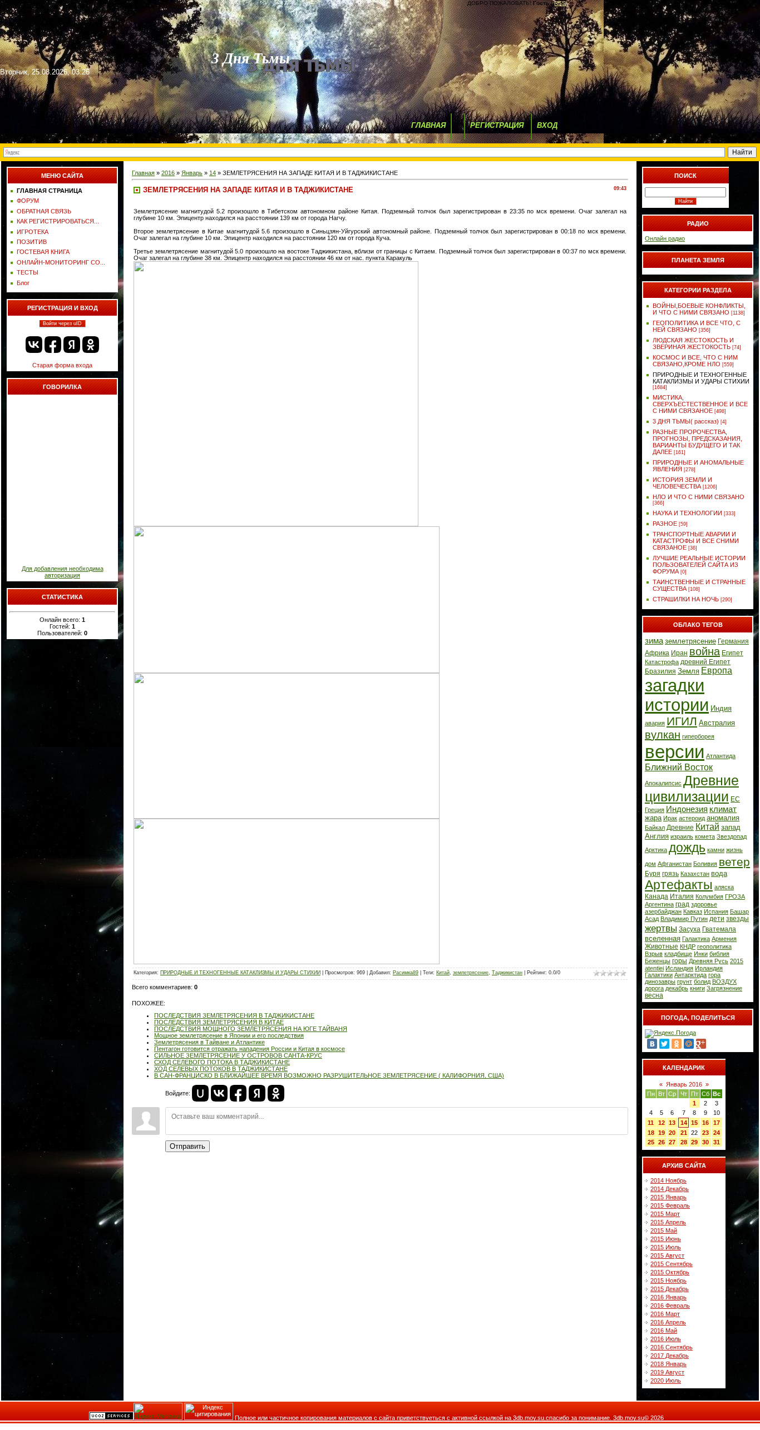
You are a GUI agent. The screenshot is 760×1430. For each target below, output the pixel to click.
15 (694, 1122)
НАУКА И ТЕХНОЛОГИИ (687, 513)
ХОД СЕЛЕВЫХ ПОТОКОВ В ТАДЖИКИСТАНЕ (221, 1068)
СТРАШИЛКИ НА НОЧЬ (686, 599)
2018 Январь (668, 1364)
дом (650, 863)
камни (715, 849)
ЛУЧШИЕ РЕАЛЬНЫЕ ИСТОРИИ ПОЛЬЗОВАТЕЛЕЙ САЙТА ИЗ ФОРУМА (699, 565)
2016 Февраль (670, 1305)
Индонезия (687, 809)
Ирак (670, 818)
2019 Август (667, 1372)
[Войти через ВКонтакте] (34, 344)
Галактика (696, 938)
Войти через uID (62, 323)
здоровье (704, 904)
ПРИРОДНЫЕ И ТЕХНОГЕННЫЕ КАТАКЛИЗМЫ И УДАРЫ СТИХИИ (240, 972)
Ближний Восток (679, 767)
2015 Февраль (670, 1205)
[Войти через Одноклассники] (90, 344)
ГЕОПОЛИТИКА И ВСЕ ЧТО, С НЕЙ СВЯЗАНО (697, 326)
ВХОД (547, 125)
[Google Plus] (701, 1044)
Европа (716, 670)
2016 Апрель (668, 1322)
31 (716, 1142)
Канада (656, 896)
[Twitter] (664, 1044)
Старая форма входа (62, 365)
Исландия (679, 968)
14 (212, 173)
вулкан (662, 735)
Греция (654, 809)
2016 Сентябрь (671, 1347)
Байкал (655, 827)
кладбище (678, 953)
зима (654, 640)
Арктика (656, 849)
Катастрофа (662, 662)
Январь (192, 173)
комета (705, 836)
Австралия (717, 723)
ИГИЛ (682, 721)
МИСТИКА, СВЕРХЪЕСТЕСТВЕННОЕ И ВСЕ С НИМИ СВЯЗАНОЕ (700, 404)
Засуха (689, 929)
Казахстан (694, 873)
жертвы (661, 928)
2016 (168, 173)
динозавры (660, 981)
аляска (724, 887)
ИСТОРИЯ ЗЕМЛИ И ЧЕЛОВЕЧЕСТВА (682, 483)
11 (651, 1122)
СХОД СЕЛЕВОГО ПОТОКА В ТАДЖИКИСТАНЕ (222, 1062)
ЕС (735, 799)
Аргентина (659, 904)
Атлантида (721, 756)
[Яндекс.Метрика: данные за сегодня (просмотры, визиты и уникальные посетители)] (158, 1411)
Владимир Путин (684, 918)
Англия (657, 836)
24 (716, 1132)
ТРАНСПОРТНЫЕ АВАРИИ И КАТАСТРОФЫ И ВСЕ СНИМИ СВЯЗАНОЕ (696, 541)
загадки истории (677, 695)
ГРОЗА (735, 896)
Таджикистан (507, 972)
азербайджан (663, 911)
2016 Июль (665, 1339)
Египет (732, 653)
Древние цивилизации (692, 788)
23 (705, 1132)
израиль (681, 836)
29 (694, 1142)
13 (672, 1122)
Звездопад (732, 836)
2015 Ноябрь (668, 1280)
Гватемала (719, 929)
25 (651, 1142)
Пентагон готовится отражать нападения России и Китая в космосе (249, 1048)
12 (661, 1122)
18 (651, 1132)
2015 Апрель (668, 1222)
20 (672, 1132)
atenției (654, 968)
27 (672, 1142)
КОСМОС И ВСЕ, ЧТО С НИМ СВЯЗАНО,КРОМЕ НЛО (695, 360)
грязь (670, 874)
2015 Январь (668, 1197)
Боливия (705, 863)
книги (697, 988)
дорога (654, 988)
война (704, 651)
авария (655, 723)
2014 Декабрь (669, 1188)
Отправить (187, 1146)
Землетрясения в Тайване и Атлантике (209, 1042)
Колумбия (709, 896)
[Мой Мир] (689, 1044)
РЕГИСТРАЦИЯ (497, 125)
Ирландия (709, 968)
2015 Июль (665, 1247)
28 (683, 1142)
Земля (688, 671)
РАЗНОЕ (665, 523)
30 (705, 1142)
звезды (737, 919)
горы (679, 961)
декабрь (676, 988)
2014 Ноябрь (668, 1180)
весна (654, 995)
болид (702, 981)
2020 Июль (665, 1380)
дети (716, 919)
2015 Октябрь (669, 1272)
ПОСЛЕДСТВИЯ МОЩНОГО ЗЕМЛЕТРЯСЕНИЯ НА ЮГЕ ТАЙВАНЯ (250, 1028)
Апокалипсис (663, 783)
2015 (736, 961)
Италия (682, 896)
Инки (701, 953)
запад (731, 827)
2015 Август (667, 1255)
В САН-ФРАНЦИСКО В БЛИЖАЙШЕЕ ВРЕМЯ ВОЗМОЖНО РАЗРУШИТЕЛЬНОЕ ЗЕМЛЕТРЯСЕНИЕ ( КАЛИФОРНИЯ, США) (329, 1075)
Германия (733, 641)
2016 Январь (668, 1297)
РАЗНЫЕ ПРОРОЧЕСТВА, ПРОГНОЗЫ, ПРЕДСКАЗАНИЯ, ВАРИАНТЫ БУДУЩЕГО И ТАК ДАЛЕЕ (697, 441)
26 (661, 1142)
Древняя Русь (708, 961)
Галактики (659, 974)
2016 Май (663, 1330)
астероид (692, 818)
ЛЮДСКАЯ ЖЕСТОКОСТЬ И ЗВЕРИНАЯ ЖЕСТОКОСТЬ (693, 343)
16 (705, 1122)
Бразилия (660, 671)
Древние (680, 827)
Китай (443, 972)
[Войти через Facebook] (53, 344)
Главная (143, 173)
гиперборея (698, 736)
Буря (652, 874)
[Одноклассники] (677, 1044)
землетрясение (470, 972)
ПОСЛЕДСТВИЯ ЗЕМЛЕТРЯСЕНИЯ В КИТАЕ (219, 1022)
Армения (724, 938)
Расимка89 (405, 972)
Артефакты (679, 885)
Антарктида (690, 974)
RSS (560, 3)
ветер (734, 862)
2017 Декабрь (669, 1355)
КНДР (687, 946)
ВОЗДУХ (724, 981)
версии (674, 751)
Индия (721, 708)
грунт (684, 981)
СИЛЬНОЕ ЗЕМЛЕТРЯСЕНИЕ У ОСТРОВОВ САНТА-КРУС (238, 1055)
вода (719, 873)
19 (661, 1132)
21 (683, 1132)
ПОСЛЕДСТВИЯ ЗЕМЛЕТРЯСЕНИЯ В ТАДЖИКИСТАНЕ (234, 1015)
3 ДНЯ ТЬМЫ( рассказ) (686, 421)
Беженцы (657, 961)
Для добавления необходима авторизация (62, 572)
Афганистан (675, 863)
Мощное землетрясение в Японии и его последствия (229, 1035)
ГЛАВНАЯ (428, 125)
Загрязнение (724, 988)
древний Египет (705, 662)
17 (716, 1122)
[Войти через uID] (200, 1093)
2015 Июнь (665, 1238)
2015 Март (665, 1213)
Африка (657, 653)
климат (723, 809)
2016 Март (665, 1314)
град (682, 904)
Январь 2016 (684, 1084)
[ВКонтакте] (652, 1044)
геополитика (714, 946)
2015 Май (663, 1230)
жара (653, 818)
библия (719, 953)
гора (714, 974)
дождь (687, 847)
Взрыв (654, 953)
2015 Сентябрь (671, 1263)
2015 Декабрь (669, 1288)
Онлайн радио (665, 238)
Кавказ (692, 911)
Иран (679, 653)
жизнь (734, 849)
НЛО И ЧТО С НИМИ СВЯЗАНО (698, 497)
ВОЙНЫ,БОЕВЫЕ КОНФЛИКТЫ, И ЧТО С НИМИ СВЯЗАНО (699, 309)
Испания (716, 911)
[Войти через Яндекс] (71, 344)
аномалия (723, 818)
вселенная (662, 938)
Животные (661, 946)
